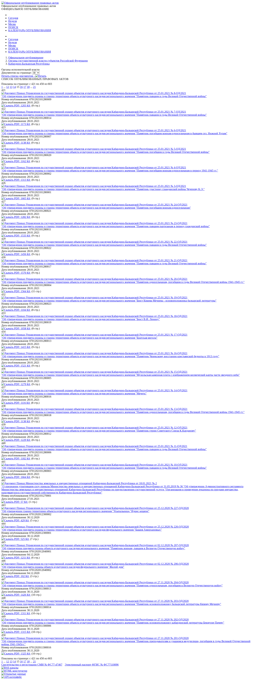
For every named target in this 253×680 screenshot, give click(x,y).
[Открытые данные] (13, 673)
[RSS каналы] (9, 667)
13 (11, 86)
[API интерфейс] (11, 677)
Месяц (12, 24)
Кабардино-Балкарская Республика (29, 63)
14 (14, 86)
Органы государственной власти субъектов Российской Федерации (48, 60)
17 (24, 86)
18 (28, 86)
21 (34, 86)
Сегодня (13, 18)
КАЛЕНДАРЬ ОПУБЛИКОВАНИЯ (29, 30)
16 (21, 86)
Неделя (12, 21)
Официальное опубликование (25, 57)
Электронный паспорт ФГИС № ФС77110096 (92, 664)
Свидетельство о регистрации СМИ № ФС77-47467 (31, 664)
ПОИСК (13, 27)
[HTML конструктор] (14, 670)
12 (7, 86)
